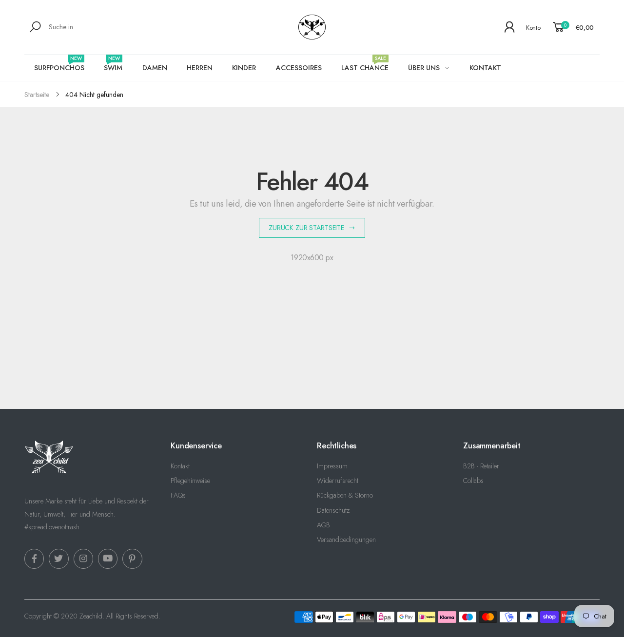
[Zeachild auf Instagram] (83, 558)
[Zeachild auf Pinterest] (132, 558)
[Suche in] (36, 27)
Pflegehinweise (190, 480)
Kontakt (180, 466)
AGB (323, 525)
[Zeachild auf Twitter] (58, 558)
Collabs (473, 480)
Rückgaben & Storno (345, 495)
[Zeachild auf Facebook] (34, 558)
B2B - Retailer (481, 466)
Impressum (332, 466)
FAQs (178, 495)
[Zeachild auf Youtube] (107, 558)
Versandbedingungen (346, 539)
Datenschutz (333, 510)
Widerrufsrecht (337, 480)
